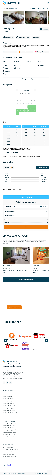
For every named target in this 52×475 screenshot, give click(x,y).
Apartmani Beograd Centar (8, 394)
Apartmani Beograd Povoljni (8, 425)
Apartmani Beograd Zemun (8, 407)
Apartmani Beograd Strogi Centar (10, 392)
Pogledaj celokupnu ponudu (26, 279)
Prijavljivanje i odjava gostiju (8, 454)
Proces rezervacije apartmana (9, 451)
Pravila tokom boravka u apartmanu (10, 449)
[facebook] (4, 383)
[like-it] (28, 249)
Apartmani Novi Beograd (8, 396)
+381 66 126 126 (7, 377)
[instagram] (7, 383)
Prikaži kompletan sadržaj (26, 79)
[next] (46, 340)
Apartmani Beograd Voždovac (9, 410)
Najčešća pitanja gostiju (8, 447)
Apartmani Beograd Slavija (8, 403)
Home (4, 8)
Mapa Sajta (47, 473)
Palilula (8, 8)
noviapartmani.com (10, 473)
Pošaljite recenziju (42, 167)
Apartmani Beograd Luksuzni (9, 427)
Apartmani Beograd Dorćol (8, 401)
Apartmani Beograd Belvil (8, 398)
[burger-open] (48, 3)
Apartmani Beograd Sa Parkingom (10, 429)
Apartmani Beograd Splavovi (9, 430)
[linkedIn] (10, 383)
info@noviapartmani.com (9, 375)
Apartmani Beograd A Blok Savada (10, 414)
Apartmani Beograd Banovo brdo (10, 412)
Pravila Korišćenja (39, 473)
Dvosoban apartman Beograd (9, 434)
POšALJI (26, 227)
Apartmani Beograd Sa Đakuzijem (10, 423)
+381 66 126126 (15, 307)
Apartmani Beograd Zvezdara (9, 405)
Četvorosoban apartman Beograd (10, 437)
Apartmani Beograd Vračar (8, 400)
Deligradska (7, 267)
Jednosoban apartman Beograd (9, 432)
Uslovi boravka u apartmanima (9, 456)
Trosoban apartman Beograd (9, 436)
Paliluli (26, 45)
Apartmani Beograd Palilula (8, 408)
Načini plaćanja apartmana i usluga (10, 452)
